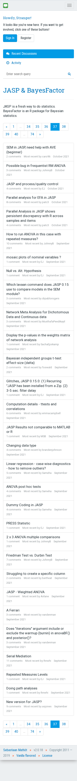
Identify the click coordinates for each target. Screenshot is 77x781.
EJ (43, 188)
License (47, 756)
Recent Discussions (24, 54)
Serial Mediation (18, 656)
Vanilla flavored (26, 756)
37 (55, 127)
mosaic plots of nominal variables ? (33, 257)
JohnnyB (47, 170)
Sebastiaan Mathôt (15, 750)
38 (64, 127)
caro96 (46, 156)
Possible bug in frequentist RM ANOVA (36, 166)
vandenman (49, 614)
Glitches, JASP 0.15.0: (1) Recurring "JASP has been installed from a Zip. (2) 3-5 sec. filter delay (37, 385)
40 (16, 134)
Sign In (10, 38)
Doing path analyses (21, 688)
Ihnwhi (47, 660)
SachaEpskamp (50, 344)
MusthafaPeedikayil (53, 321)
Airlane (45, 596)
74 (32, 134)
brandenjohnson (52, 449)
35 (37, 127)
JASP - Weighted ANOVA (25, 592)
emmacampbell (51, 413)
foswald (47, 367)
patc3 (45, 202)
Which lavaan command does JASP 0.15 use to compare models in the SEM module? (37, 289)
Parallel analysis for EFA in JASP (31, 197)
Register (26, 38)
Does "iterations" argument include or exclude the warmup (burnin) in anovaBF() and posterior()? (38, 633)
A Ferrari (13, 610)
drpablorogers (50, 298)
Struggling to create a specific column (35, 574)
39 (7, 134)
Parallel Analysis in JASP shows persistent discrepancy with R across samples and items (34, 216)
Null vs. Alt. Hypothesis (23, 271)
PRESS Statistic (18, 523)
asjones (47, 706)
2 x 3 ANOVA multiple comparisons (33, 537)
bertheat (47, 578)
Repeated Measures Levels (27, 674)
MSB (43, 436)
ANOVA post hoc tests (23, 487)
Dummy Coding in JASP (24, 505)
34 (28, 127)
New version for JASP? (24, 702)
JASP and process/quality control (32, 184)
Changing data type (21, 445)
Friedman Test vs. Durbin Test (29, 555)
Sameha (47, 472)
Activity (16, 63)
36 (46, 127)
